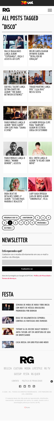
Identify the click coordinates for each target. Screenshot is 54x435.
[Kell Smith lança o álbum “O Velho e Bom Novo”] (40, 154)
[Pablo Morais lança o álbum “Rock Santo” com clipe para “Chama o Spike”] (15, 119)
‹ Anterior (27, 217)
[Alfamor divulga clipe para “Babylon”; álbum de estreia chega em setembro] (40, 119)
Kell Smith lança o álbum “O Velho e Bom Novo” (39, 161)
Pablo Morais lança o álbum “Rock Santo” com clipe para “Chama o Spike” (15, 126)
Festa (26, 374)
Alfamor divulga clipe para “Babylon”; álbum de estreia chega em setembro (39, 126)
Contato (15, 381)
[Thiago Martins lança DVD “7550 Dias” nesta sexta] (40, 83)
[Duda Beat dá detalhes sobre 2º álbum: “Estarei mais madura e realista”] (15, 190)
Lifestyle (37, 368)
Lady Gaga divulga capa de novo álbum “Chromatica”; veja (38, 196)
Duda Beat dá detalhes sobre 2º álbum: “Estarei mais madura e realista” (14, 198)
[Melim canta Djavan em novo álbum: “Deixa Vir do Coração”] (40, 48)
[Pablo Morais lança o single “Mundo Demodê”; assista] (15, 154)
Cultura (18, 368)
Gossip (17, 374)
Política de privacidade (32, 381)
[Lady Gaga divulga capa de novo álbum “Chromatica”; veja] (40, 190)
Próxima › (42, 223)
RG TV (47, 368)
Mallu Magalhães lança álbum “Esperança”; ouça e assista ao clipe (14, 55)
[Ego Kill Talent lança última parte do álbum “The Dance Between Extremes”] (15, 83)
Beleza (8, 368)
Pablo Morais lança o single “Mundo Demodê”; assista (14, 161)
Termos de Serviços (9, 278)
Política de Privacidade (42, 276)
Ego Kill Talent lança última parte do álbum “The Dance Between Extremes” (14, 91)
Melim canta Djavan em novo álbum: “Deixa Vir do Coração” (38, 55)
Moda (28, 368)
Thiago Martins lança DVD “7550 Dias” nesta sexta (39, 89)
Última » (8, 228)
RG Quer (35, 374)
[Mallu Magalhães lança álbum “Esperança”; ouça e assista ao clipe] (15, 48)
